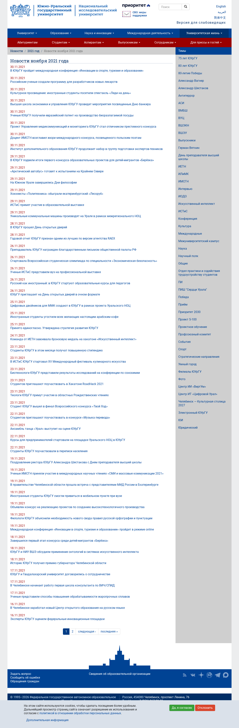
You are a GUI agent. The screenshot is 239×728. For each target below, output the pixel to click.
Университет (26, 33)
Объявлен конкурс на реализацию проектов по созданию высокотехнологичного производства (77, 507)
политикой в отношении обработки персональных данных (80, 713)
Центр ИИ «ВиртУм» (192, 386)
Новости (16, 51)
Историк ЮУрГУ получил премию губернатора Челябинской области (58, 563)
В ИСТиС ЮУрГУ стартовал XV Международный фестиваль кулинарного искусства (68, 361)
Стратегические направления (198, 356)
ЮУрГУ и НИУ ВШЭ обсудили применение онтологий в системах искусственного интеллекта (74, 552)
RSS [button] (185, 675)
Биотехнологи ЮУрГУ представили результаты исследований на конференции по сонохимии (75, 373)
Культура (184, 226)
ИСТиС (182, 211)
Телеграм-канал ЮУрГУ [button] (218, 675)
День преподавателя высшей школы (198, 157)
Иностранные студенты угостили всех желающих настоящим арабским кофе (64, 317)
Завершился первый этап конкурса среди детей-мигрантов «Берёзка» (59, 540)
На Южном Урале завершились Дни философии (43, 182)
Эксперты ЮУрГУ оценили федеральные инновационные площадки (57, 619)
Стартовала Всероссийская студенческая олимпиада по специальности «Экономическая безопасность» (83, 261)
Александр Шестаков (193, 88)
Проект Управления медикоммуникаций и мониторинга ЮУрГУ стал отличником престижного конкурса (83, 126)
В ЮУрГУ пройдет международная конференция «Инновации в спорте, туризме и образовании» (77, 70)
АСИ (181, 103)
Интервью (185, 189)
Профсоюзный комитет (194, 334)
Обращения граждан (24, 681)
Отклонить (205, 708)
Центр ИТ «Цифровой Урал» (197, 394)
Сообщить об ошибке (25, 677)
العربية (222, 12)
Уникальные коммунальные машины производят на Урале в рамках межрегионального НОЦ (75, 216)
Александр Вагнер (191, 80)
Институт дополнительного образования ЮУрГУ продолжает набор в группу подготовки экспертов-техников (86, 149)
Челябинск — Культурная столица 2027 (202, 403)
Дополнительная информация (47, 720)
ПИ (180, 282)
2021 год (33, 51)
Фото (181, 379)
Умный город (187, 364)
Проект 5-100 (187, 319)
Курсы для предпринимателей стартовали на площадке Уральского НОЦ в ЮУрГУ (67, 440)
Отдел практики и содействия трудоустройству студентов (199, 272)
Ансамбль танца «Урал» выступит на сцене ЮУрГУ (45, 428)
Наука (182, 248)
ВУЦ (181, 118)
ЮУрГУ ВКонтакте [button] (193, 675)
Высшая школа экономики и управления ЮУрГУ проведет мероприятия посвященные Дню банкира (80, 104)
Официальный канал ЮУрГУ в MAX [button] (226, 675)
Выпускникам (128, 42)
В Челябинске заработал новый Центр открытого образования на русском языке (67, 608)
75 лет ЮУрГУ (187, 58)
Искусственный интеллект (196, 204)
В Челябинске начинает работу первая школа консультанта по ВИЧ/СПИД (62, 585)
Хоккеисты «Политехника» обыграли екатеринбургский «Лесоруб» (56, 193)
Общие (183, 263)
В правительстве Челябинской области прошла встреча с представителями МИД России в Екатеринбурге (84, 484)
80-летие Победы (190, 73)
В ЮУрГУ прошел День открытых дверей (38, 227)
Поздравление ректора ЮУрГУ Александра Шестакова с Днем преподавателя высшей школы (76, 462)
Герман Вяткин (188, 148)
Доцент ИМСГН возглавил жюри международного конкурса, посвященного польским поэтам (75, 138)
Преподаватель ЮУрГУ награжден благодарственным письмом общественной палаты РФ (73, 249)
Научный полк (188, 256)
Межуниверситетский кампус (198, 241)
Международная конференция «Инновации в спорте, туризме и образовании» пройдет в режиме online (82, 529)
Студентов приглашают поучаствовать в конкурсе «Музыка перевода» (60, 417)
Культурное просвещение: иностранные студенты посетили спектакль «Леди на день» (70, 93)
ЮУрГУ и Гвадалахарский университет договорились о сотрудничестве (60, 574)
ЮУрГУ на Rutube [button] (209, 675)
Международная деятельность (149, 33)
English (221, 6)
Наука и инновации (98, 33)
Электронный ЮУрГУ (193, 412)
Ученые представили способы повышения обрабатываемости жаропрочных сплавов (70, 596)
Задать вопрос (20, 674)
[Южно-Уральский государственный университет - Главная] (63, 10)
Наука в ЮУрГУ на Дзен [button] (201, 675)
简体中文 (220, 17)
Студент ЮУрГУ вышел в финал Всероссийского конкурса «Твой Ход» (59, 406)
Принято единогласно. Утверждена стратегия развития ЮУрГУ (54, 328)
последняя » (109, 631)
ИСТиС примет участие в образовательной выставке (47, 205)
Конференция (187, 218)
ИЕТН (182, 166)
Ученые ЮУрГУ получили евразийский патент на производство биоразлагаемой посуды (72, 115)
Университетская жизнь (203, 33)
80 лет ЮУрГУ (187, 66)
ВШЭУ (182, 133)
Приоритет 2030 (189, 312)
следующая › (87, 631)
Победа (183, 297)
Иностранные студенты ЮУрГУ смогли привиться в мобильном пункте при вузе (66, 496)
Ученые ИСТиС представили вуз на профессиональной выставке (55, 272)
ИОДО (182, 196)
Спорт (182, 349)
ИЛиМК (183, 174)
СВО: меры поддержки (140, 14)
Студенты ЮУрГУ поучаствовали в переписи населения (49, 451)
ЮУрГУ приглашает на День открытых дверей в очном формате (55, 294)
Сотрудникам (164, 42)
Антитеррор (186, 95)
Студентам (60, 42)
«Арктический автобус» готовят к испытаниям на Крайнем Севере (56, 171)
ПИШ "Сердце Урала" (192, 289)
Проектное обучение (192, 327)
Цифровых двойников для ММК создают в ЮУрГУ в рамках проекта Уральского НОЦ (70, 305)
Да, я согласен (182, 708)
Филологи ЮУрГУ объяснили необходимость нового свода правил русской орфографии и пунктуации (81, 518)
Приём (182, 304)
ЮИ (180, 420)
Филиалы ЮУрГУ (189, 371)
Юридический (188, 427)
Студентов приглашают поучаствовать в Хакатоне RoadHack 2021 (57, 384)
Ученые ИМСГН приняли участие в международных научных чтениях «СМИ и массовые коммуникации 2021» (87, 473)
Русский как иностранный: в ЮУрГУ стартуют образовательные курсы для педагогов (70, 283)
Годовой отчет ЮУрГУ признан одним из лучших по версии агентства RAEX (62, 238)
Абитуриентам (27, 42)
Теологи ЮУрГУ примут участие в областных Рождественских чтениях (59, 395)
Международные (190, 233)
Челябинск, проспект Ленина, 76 (166, 697)
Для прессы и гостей (205, 42)
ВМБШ (182, 110)
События (184, 342)
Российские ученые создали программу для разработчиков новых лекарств (63, 82)
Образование (59, 33)
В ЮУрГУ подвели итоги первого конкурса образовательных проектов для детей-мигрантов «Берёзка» (82, 160)
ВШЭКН (183, 125)
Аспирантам (93, 42)
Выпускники (186, 140)
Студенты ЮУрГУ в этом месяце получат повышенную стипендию (56, 350)
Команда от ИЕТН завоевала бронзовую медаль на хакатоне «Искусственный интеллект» (73, 339)
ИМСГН (183, 181)
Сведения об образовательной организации (119, 674)
